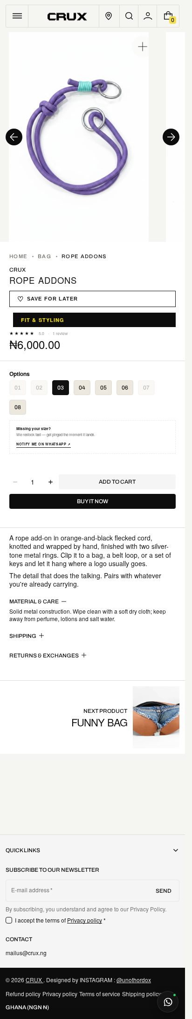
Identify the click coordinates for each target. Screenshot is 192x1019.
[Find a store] (108, 16)
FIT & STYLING (42, 319)
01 (20, 389)
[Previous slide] (14, 137)
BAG (44, 256)
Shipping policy (141, 994)
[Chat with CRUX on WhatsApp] (167, 1001)
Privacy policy (85, 920)
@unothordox (134, 980)
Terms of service (99, 994)
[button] (17, 16)
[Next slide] (171, 137)
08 (17, 407)
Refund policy (23, 994)
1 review (60, 333)
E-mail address (30, 890)
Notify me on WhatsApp (43, 444)
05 (103, 387)
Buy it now (92, 501)
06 (125, 387)
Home (18, 256)
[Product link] (125, 717)
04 (82, 387)
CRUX (34, 980)
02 (42, 389)
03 (60, 387)
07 (149, 389)
